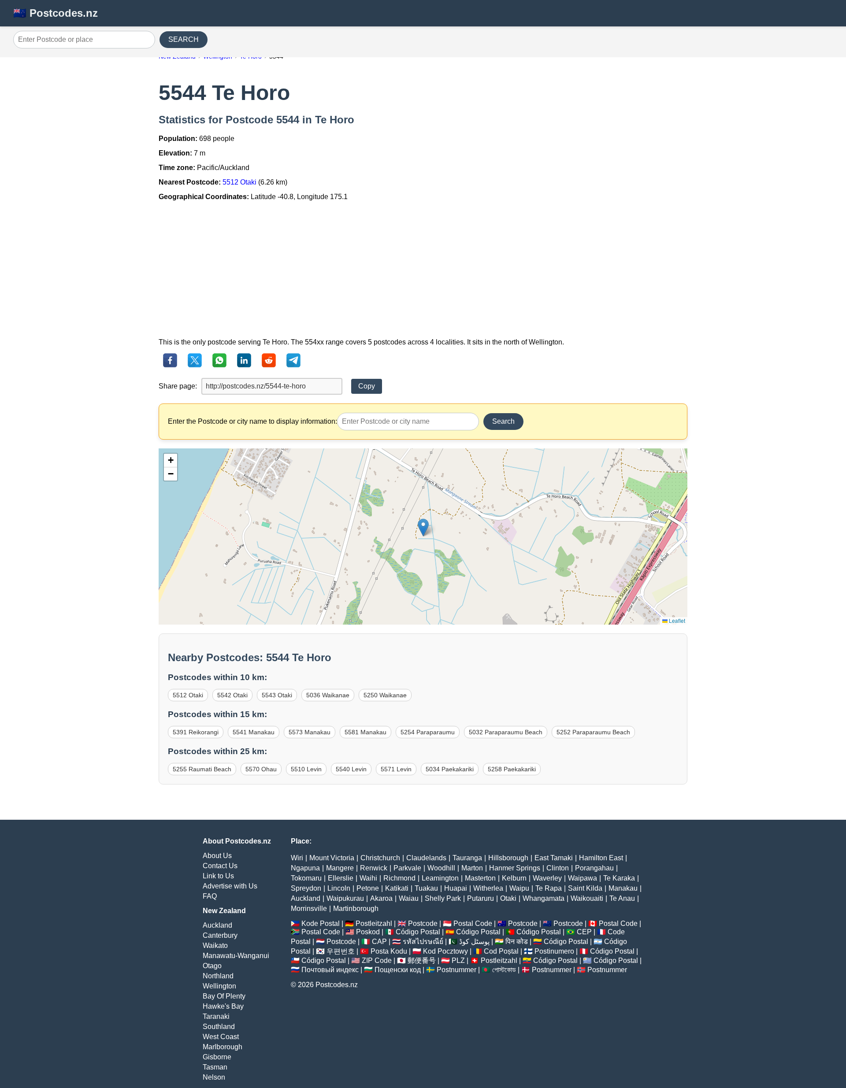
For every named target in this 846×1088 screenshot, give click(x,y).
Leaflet (676, 620)
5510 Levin (306, 769)
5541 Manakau (254, 732)
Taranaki (216, 1016)
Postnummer (456, 969)
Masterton (480, 878)
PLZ (458, 960)
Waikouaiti (587, 898)
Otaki (508, 898)
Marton (472, 868)
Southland (219, 1026)
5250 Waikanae (385, 695)
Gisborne (217, 1057)
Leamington (440, 878)
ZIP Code (377, 960)
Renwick (373, 868)
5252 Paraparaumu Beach (593, 732)
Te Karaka (619, 878)
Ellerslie (340, 878)
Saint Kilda (585, 888)
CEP (584, 932)
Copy (366, 386)
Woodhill (441, 868)
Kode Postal (320, 923)
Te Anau (622, 898)
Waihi (368, 878)
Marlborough (222, 1047)
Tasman (215, 1067)
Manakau (623, 888)
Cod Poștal (501, 951)
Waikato (215, 945)
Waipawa (582, 878)
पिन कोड (516, 941)
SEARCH (183, 39)
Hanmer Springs (514, 868)
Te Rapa (548, 888)
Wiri (297, 858)
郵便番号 (422, 960)
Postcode (423, 923)
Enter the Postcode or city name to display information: (252, 421)
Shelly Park (443, 898)
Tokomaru (306, 878)
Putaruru (480, 898)
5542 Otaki (232, 695)
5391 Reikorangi (196, 732)
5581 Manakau (365, 732)
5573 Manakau (309, 732)
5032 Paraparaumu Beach (505, 732)
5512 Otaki (239, 182)
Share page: (178, 386)
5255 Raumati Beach (202, 769)
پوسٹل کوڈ (474, 941)
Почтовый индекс (330, 969)
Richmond (399, 878)
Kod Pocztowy (445, 951)
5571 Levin (396, 769)
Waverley (547, 878)
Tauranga (467, 858)
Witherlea (488, 888)
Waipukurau (345, 898)
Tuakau (426, 888)
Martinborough (355, 908)
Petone (367, 888)
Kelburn (514, 878)
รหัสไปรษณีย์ (423, 941)
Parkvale (407, 868)
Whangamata (543, 898)
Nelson (214, 1077)
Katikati (396, 888)
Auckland (217, 925)
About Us (217, 855)
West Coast (221, 1036)
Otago (212, 966)
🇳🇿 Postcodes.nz (55, 13)
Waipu (519, 888)
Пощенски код (398, 969)
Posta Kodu (389, 951)
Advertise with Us (230, 886)
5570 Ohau (261, 769)
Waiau (409, 898)
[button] (423, 527)
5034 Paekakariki (450, 769)
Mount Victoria (331, 858)
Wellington (219, 986)
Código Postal (418, 932)
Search (503, 421)
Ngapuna (305, 868)
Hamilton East (601, 858)
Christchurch (380, 858)
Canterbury (220, 935)
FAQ (210, 896)
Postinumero (554, 951)
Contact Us (220, 866)
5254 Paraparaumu (428, 732)
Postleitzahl (374, 923)
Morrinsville (309, 908)
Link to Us (218, 876)
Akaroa (381, 898)
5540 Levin (351, 769)
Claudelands (426, 858)
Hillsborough (508, 858)
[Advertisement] (423, 269)
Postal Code (472, 923)
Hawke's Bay (223, 1006)
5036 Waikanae (327, 695)
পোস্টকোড (504, 969)
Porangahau (594, 868)
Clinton (557, 868)
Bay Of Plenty (224, 996)
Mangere (340, 868)
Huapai (455, 888)
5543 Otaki (277, 695)
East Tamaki (553, 858)
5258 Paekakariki (512, 769)
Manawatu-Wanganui (236, 955)
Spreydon (306, 888)
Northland (218, 976)
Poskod (368, 932)
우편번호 (341, 951)
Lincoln (338, 888)
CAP (379, 941)
